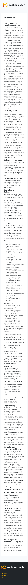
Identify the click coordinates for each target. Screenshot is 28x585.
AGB (2, 577)
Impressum (4, 573)
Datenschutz (4, 575)
